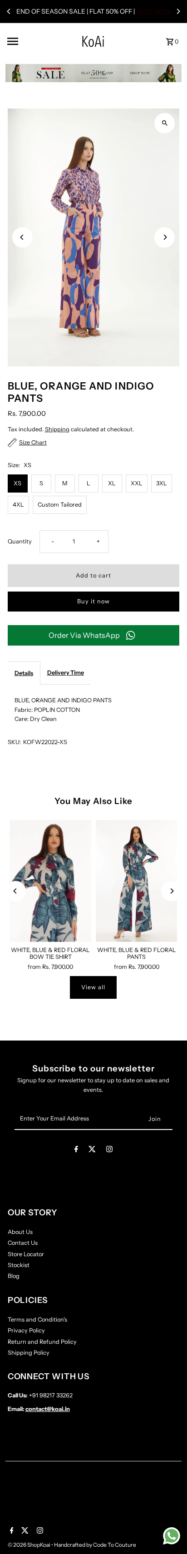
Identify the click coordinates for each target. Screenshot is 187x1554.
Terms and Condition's (37, 1319)
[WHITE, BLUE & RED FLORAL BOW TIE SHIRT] (50, 881)
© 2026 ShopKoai (29, 1544)
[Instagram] (109, 1150)
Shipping (57, 429)
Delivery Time (65, 672)
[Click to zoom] (164, 123)
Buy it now (93, 601)
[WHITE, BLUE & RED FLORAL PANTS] (136, 881)
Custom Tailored (60, 504)
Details (24, 673)
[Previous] (9, 11)
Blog (14, 1276)
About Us (20, 1231)
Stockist (19, 1265)
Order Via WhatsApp (84, 635)
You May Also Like (93, 801)
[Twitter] (92, 1150)
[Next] (178, 11)
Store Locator (26, 1254)
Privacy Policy (26, 1330)
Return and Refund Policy (42, 1341)
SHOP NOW (153, 11)
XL (112, 483)
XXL (137, 483)
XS (17, 483)
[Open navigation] (30, 41)
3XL (161, 483)
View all (93, 987)
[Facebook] (76, 1150)
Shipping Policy (28, 1352)
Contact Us (23, 1242)
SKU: (14, 742)
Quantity (20, 541)
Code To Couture (114, 1544)
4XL (18, 504)
